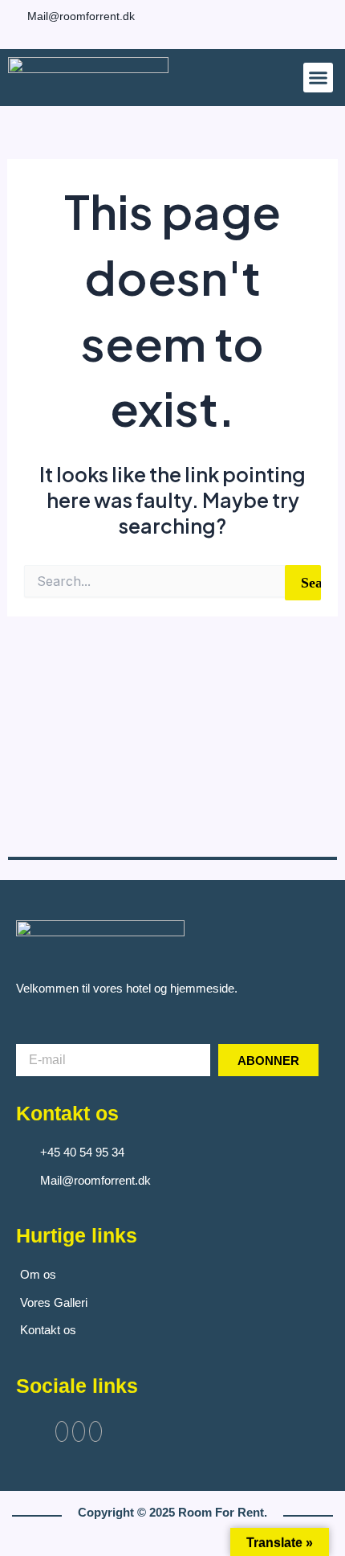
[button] (318, 78)
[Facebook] (305, 14)
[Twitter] (78, 1431)
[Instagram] (317, 14)
